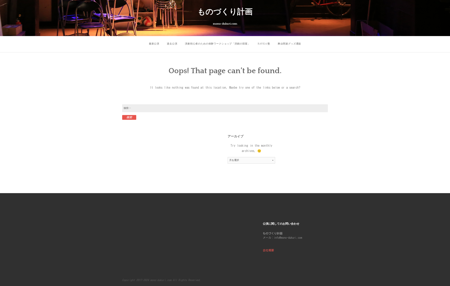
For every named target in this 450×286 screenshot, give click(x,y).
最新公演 (154, 43)
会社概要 (268, 250)
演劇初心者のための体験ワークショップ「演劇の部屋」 (217, 43)
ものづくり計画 (225, 12)
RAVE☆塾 (264, 43)
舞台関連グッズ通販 (289, 43)
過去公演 (172, 43)
